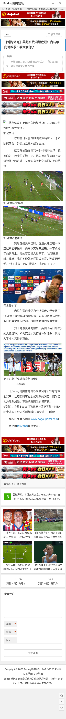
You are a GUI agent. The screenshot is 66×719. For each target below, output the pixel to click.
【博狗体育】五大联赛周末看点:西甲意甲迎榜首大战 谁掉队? (17, 537)
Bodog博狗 (34, 499)
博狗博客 (22, 426)
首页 (7, 8)
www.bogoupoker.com (44, 419)
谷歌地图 (38, 673)
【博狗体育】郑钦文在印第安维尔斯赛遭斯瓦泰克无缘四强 (48, 569)
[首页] (61, 695)
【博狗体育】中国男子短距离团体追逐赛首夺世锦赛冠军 (48, 537)
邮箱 (11, 632)
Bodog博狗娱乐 (13, 3)
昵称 (11, 624)
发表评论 (55, 34)
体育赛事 (17, 8)
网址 (8, 640)
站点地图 (56, 669)
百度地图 (28, 673)
